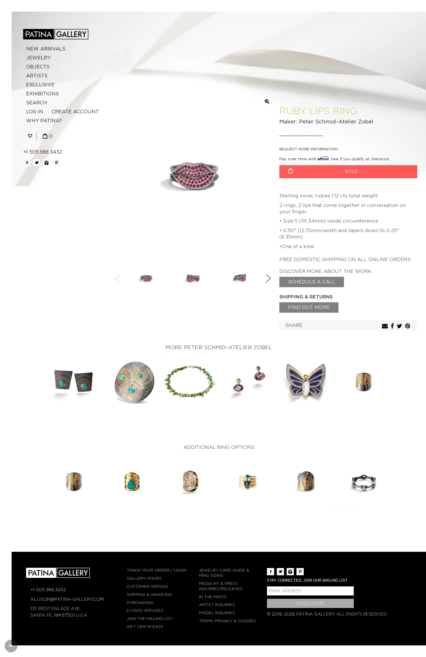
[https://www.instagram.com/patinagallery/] (46, 162)
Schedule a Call (311, 282)
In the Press (213, 597)
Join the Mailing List (149, 618)
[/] (55, 34)
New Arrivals (45, 49)
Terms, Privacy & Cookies (227, 621)
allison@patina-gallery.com (67, 599)
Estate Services (145, 610)
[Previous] (118, 278)
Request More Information (308, 149)
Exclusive (40, 85)
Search (36, 102)
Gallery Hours (144, 578)
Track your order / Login (156, 570)
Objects (38, 67)
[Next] (268, 278)
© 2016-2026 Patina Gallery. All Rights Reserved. (327, 614)
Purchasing (140, 602)
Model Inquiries (217, 613)
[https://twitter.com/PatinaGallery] (36, 162)
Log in (34, 111)
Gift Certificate (145, 627)
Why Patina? (44, 120)
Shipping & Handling (149, 594)
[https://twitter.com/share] (400, 326)
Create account (75, 111)
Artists (37, 76)
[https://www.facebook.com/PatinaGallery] (26, 162)
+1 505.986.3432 (42, 152)
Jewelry (38, 58)
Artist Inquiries (217, 605)
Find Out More (309, 307)
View (74, 382)
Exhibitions (42, 94)
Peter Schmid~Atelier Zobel (336, 122)
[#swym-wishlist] (30, 136)
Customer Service (147, 586)
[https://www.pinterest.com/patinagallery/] (56, 162)
